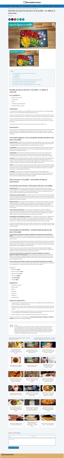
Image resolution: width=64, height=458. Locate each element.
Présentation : (17, 78)
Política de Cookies (8, 456)
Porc (49, 6)
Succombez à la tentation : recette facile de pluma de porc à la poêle (26, 84)
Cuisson (10, 6)
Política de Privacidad (22, 456)
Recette (5, 6)
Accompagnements (22, 6)
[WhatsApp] (18, 19)
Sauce (15, 6)
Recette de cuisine (39, 6)
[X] (12, 19)
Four (46, 6)
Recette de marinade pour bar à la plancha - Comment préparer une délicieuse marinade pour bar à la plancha (44, 338)
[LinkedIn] (20, 19)
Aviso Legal (15, 456)
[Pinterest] (15, 19)
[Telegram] (23, 19)
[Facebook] (9, 19)
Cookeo (53, 6)
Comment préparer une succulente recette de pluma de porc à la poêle (27, 79)
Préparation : (16, 76)
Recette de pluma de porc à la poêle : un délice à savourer (24, 73)
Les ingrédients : (17, 75)
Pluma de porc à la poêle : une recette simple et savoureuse (24, 81)
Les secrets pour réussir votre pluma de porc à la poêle (23, 83)
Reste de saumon (31, 6)
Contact (58, 6)
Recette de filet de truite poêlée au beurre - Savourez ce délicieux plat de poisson (19, 338)
